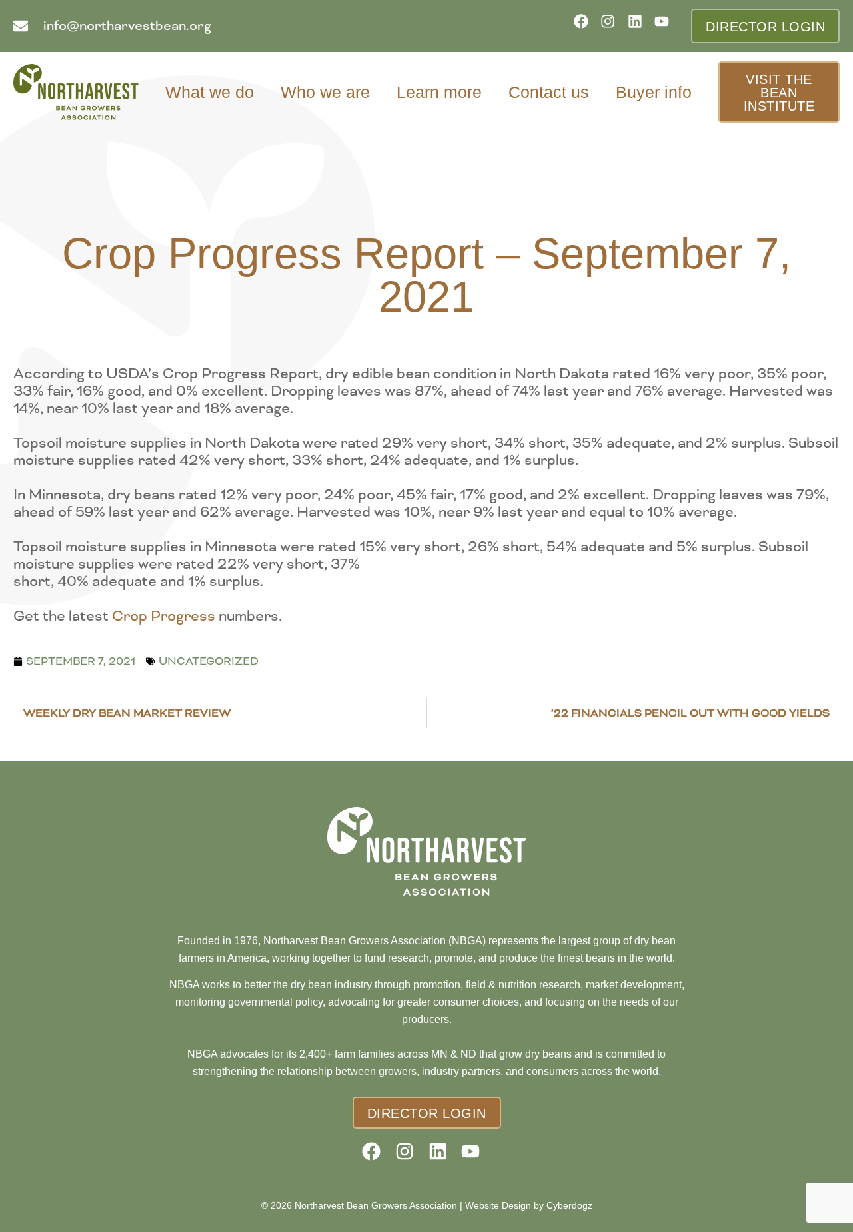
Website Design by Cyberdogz (528, 1205)
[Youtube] (666, 25)
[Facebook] (585, 25)
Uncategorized (209, 661)
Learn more (439, 92)
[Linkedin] (639, 25)
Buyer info (654, 92)
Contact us (548, 92)
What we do (209, 92)
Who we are (325, 92)
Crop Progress (163, 616)
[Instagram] (612, 25)
